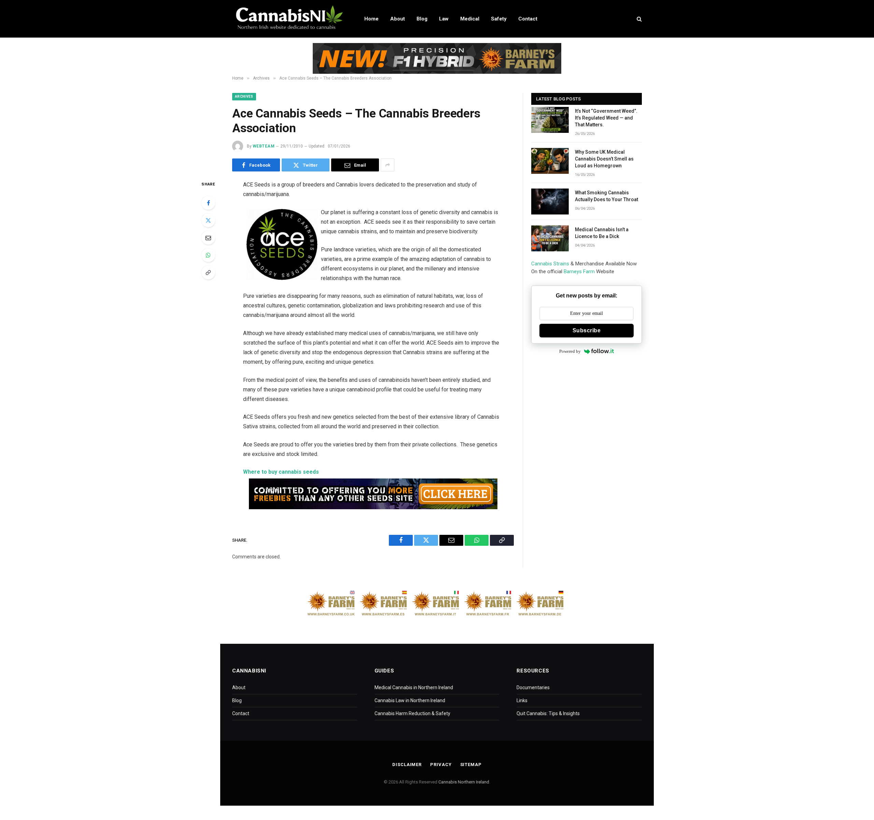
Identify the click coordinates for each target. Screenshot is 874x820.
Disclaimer (407, 764)
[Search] (638, 19)
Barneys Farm (579, 271)
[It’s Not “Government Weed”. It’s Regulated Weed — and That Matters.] (550, 120)
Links (522, 700)
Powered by (570, 351)
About (397, 19)
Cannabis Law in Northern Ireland (410, 700)
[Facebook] (208, 203)
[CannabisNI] (289, 19)
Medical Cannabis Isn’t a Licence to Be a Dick (602, 233)
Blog (422, 19)
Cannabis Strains (550, 264)
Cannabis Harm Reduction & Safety (412, 713)
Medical (469, 19)
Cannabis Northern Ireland (463, 781)
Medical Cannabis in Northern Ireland (414, 687)
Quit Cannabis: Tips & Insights (548, 713)
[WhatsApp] (208, 255)
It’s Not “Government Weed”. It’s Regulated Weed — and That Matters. (606, 117)
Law (444, 19)
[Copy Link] (208, 272)
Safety (499, 19)
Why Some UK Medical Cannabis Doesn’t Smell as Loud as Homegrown (604, 158)
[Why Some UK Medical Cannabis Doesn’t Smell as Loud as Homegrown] (550, 161)
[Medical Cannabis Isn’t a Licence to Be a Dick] (550, 238)
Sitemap (471, 764)
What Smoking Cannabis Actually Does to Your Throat (606, 196)
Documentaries (533, 687)
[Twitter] (208, 220)
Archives (244, 96)
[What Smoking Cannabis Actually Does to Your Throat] (550, 201)
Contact (527, 19)
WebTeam (263, 146)
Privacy (440, 764)
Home (371, 19)
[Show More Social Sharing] (387, 164)
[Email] (208, 238)
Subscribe (587, 330)
